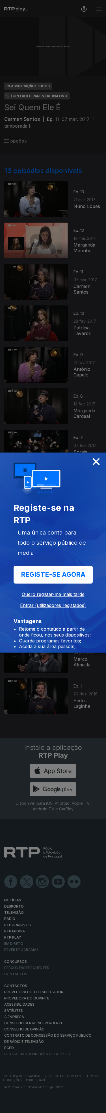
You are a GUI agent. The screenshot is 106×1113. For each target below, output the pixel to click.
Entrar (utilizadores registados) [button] (53, 605)
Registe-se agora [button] (53, 574)
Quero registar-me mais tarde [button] (53, 594)
